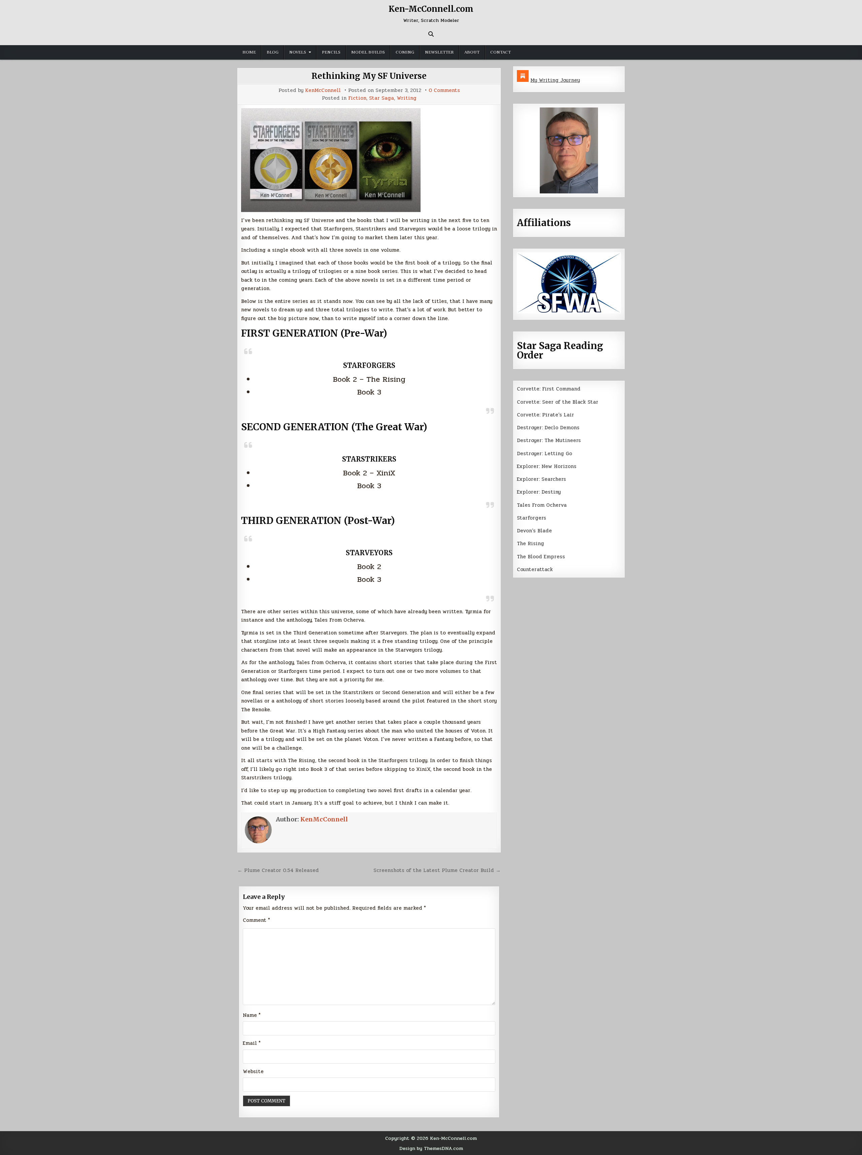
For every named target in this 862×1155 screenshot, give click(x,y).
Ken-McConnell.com (431, 9)
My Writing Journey (555, 80)
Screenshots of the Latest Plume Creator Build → (437, 870)
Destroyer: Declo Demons (548, 428)
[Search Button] (431, 34)
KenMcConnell (323, 90)
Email (252, 1043)
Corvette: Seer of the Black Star (557, 402)
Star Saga (381, 98)
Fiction (357, 98)
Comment (256, 920)
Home (249, 52)
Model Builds (368, 52)
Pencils (331, 52)
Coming (405, 52)
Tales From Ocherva (542, 505)
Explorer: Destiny (539, 492)
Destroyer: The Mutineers (549, 440)
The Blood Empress (541, 557)
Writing (407, 98)
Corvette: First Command (549, 389)
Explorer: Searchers (541, 479)
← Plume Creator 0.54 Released (278, 870)
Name (252, 1015)
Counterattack (535, 569)
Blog (272, 52)
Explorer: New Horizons (546, 466)
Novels (297, 52)
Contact (500, 52)
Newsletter (439, 52)
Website (253, 1071)
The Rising (530, 543)
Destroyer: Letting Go (544, 453)
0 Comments (444, 90)
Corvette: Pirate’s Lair (545, 415)
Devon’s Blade (534, 531)
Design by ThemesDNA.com (431, 1148)
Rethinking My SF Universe (369, 76)
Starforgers (531, 518)
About (471, 52)
